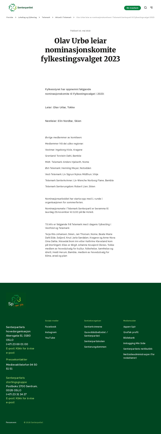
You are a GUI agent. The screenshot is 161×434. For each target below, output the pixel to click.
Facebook (50, 326)
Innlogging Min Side (134, 343)
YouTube (50, 337)
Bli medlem (132, 8)
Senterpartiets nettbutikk (137, 348)
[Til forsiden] (21, 11)
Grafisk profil (130, 332)
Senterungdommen (95, 346)
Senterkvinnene (93, 326)
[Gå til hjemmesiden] (16, 308)
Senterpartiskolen (94, 341)
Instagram (51, 332)
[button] (145, 8)
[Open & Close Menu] (151, 8)
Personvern (11, 422)
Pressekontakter (16, 359)
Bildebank (129, 337)
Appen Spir (129, 326)
